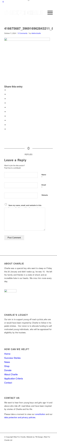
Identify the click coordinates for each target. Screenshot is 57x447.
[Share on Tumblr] (8, 116)
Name (43, 176)
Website (44, 195)
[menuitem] (41, 12)
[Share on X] (8, 94)
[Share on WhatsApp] (8, 103)
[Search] (41, 12)
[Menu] (48, 12)
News (7, 361)
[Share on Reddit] (8, 124)
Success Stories (12, 357)
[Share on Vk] (8, 120)
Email (43, 186)
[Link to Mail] (50, 443)
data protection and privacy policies (19, 417)
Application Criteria (13, 378)
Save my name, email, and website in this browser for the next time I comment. (25, 206)
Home (7, 353)
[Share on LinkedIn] (8, 111)
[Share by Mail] (8, 129)
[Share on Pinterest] (8, 107)
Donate (7, 370)
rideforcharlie (36, 33)
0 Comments (22, 33)
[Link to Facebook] (46, 443)
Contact (8, 382)
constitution (40, 414)
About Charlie (11, 374)
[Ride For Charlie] (23, 12)
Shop (6, 366)
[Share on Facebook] (8, 90)
